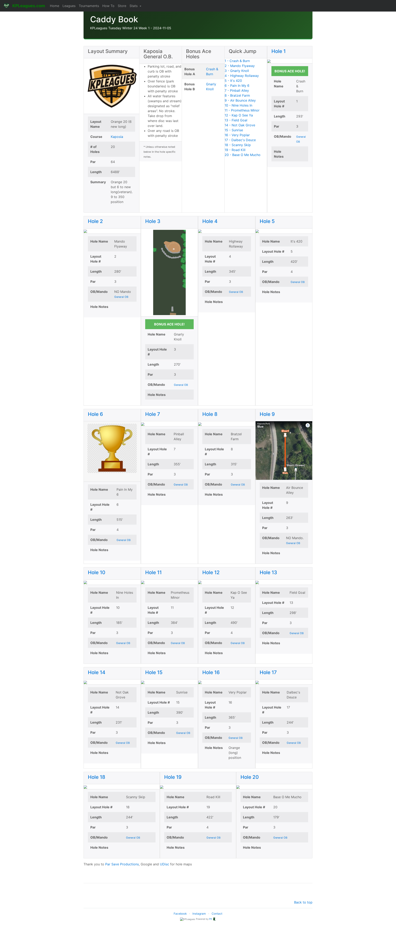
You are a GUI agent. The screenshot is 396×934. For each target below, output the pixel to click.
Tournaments (89, 6)
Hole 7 (152, 414)
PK (210, 919)
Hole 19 (173, 777)
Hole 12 (211, 572)
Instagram (199, 913)
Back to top (303, 902)
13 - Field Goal (236, 120)
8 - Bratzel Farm (237, 95)
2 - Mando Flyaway (240, 66)
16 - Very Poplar (237, 135)
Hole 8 (209, 414)
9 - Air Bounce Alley (240, 100)
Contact (217, 913)
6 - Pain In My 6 (237, 85)
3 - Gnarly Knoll (237, 71)
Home (54, 6)
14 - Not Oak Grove (240, 125)
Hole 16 (211, 672)
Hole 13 (268, 572)
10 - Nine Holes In (238, 105)
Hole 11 (153, 572)
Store (122, 6)
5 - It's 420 (233, 81)
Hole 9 (267, 414)
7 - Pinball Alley (237, 90)
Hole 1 (278, 51)
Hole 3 (152, 221)
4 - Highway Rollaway (242, 76)
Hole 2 (95, 221)
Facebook (180, 913)
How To (108, 6)
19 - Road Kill (235, 150)
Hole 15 (154, 672)
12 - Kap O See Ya (239, 115)
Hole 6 (95, 414)
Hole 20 (249, 777)
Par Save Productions (122, 864)
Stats (134, 6)
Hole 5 (267, 221)
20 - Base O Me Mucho (242, 155)
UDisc (164, 864)
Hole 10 (96, 572)
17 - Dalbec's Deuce (240, 140)
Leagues (68, 6)
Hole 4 (210, 221)
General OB (121, 296)
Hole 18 (96, 777)
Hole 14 (96, 672)
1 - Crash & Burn (237, 61)
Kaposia (117, 137)
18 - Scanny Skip (238, 145)
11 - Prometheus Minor (242, 110)
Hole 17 (268, 672)
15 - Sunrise (234, 130)
